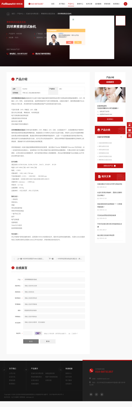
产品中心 (71, 4)
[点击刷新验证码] (38, 333)
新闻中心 (80, 4)
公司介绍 (12, 373)
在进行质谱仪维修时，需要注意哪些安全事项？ (109, 194)
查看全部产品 (108, 166)
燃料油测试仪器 (104, 146)
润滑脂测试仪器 (104, 153)
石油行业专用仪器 (32, 13)
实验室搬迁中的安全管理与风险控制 (109, 184)
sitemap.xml (30, 397)
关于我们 (62, 4)
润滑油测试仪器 (104, 149)
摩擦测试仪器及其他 (48, 13)
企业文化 (12, 377)
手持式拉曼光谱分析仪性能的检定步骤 (109, 225)
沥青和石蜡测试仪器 (105, 156)
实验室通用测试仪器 (105, 143)
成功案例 (98, 4)
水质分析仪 (35, 380)
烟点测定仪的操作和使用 (105, 235)
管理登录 (22, 397)
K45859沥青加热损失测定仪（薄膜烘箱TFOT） (74, 259)
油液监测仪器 (50, 373)
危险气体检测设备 (51, 377)
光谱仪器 (48, 380)
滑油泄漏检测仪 (36, 377)
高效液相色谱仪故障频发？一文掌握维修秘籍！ (109, 205)
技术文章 (89, 4)
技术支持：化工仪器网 (11, 397)
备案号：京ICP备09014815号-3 (53, 394)
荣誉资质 (107, 4)
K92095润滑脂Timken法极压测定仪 (35, 259)
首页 (52, 4)
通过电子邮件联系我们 (43, 53)
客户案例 (69, 380)
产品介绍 (110, 77)
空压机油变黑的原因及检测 (106, 215)
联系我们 (116, 4)
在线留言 (110, 82)
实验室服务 (35, 384)
